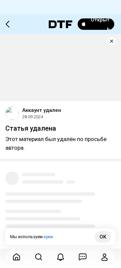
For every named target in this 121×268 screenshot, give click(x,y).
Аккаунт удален (41, 110)
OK (102, 237)
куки (48, 236)
